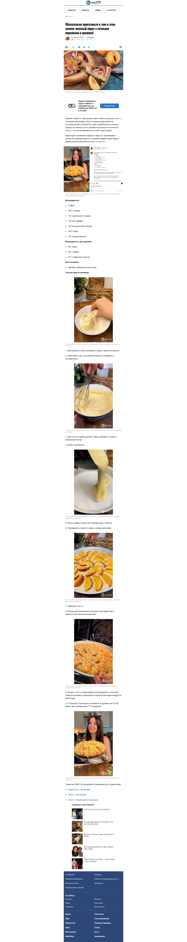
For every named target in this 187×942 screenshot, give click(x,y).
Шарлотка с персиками (79, 789)
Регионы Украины (102, 923)
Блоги (68, 914)
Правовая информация (74, 879)
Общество (70, 923)
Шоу (67, 927)
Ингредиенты (99, 907)
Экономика (99, 936)
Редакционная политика (74, 888)
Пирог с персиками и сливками (83, 800)
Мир (67, 918)
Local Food (111, 10)
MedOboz (69, 936)
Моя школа (70, 932)
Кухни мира (98, 903)
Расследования (101, 918)
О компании (69, 875)
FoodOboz (70, 895)
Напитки (85, 10)
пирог (117, 118)
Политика (99, 914)
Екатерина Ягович (78, 37)
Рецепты (72, 10)
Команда (97, 875)
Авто (96, 932)
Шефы (98, 10)
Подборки (69, 907)
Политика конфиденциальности (106, 879)
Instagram (100, 141)
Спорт (97, 927)
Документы (98, 883)
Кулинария (90, 37)
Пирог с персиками (77, 794)
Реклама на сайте (72, 883)
